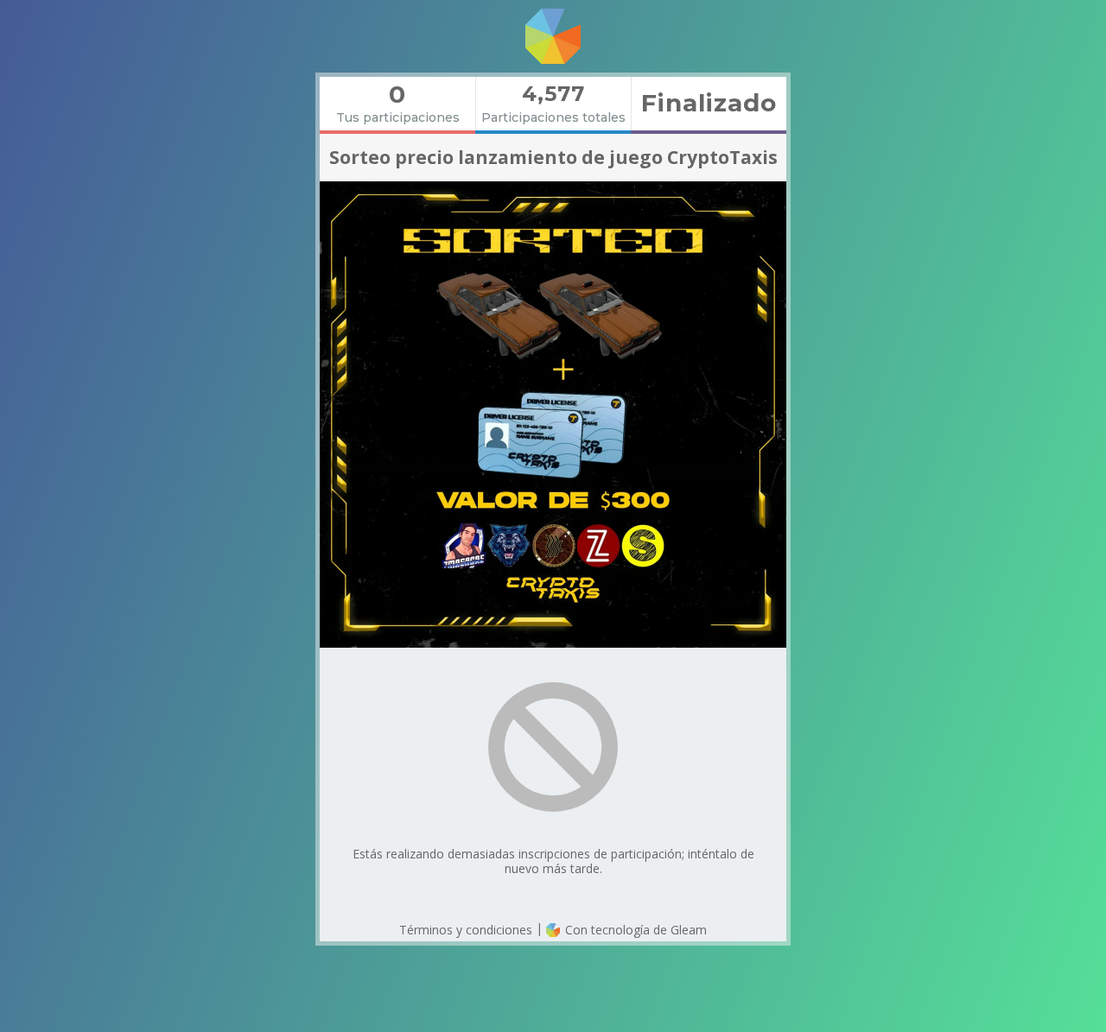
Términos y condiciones (465, 929)
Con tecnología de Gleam (634, 929)
